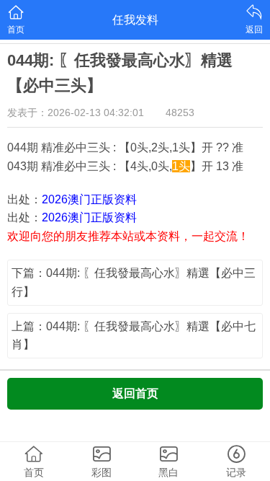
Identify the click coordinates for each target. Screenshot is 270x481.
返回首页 (135, 393)
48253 (180, 112)
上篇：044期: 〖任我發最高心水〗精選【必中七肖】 (134, 335)
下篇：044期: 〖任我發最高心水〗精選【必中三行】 (134, 282)
